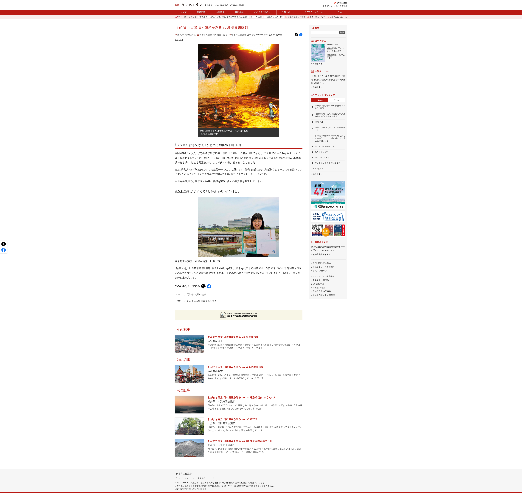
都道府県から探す (317, 17)
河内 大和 (236, 17)
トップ (183, 12)
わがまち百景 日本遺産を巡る (213, 35)
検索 (342, 32)
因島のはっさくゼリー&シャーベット (260, 17)
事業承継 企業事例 (321, 280)
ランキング (187, 17)
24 (320, 100)
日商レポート (288, 12)
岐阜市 (279, 35)
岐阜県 (272, 35)
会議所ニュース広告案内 (323, 267)
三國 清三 (319, 169)
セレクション (315, 12)
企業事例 (220, 12)
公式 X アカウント (321, 271)
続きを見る (318, 174)
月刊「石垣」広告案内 (322, 263)
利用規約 (202, 478)
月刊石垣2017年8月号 (257, 35)
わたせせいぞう (322, 152)
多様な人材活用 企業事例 (324, 295)
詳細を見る (318, 63)
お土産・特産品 (319, 288)
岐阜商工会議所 (238, 35)
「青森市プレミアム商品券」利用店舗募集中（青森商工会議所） (202, 17)
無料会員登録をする (321, 254)
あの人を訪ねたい (262, 12)
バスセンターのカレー (325, 146)
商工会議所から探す (296, 17)
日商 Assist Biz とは (338, 17)
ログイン (329, 6)
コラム (339, 12)
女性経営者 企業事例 (322, 291)
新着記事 (201, 12)
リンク (212, 478)
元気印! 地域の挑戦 (186, 35)
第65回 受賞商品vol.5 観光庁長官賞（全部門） (330, 107)
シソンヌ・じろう (322, 157)
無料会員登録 (341, 6)
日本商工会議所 (184, 474)
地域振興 (239, 12)
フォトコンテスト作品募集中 (328, 163)
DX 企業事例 (318, 284)
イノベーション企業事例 (323, 276)
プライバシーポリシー (184, 478)
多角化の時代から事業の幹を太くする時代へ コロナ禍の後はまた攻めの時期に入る (330, 138)
